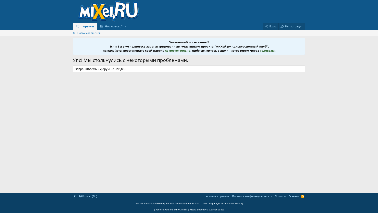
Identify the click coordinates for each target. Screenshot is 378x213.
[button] (125, 26)
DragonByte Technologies (221, 203)
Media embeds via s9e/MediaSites (207, 209)
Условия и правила (217, 196)
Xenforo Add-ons (171, 209)
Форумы (87, 26)
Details (238, 203)
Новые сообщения (88, 33)
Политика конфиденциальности (252, 196)
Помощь (280, 196)
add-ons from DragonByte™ (180, 203)
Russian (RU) (89, 196)
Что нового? (114, 26)
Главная (294, 196)
